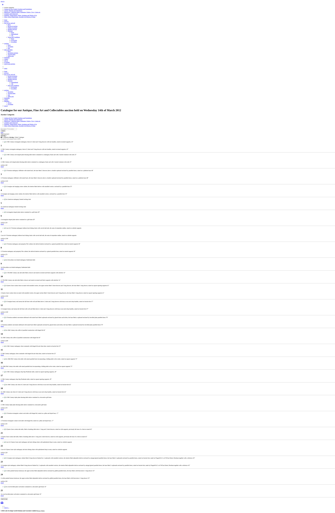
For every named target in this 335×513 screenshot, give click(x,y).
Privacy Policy (41, 511)
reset (2, 132)
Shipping (10, 31)
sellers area (11, 56)
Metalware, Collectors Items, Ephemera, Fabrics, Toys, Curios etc (22, 12)
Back (9, 24)
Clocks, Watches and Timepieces (13, 10)
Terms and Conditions (14, 37)
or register (7, 62)
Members (6, 101)
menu (5, 68)
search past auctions (9, 64)
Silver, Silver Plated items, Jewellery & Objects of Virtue (19, 17)
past (9, 48)
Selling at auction (12, 28)
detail (2, 151)
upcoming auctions (13, 53)
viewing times (11, 54)
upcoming (10, 46)
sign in (2, 1)
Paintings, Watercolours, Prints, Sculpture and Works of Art (20, 15)
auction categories (9, 7)
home (5, 20)
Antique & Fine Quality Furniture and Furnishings (18, 9)
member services (12, 29)
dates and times (8, 49)
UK (12, 35)
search (6, 106)
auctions (6, 43)
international (14, 82)
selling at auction (12, 77)
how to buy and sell (9, 23)
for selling (14, 42)
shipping (10, 81)
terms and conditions (13, 85)
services (6, 21)
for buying (14, 40)
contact (6, 59)
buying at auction (12, 76)
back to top (4, 499)
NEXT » (6, 508)
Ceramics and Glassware (11, 14)
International (14, 34)
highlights (7, 57)
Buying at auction (12, 26)
